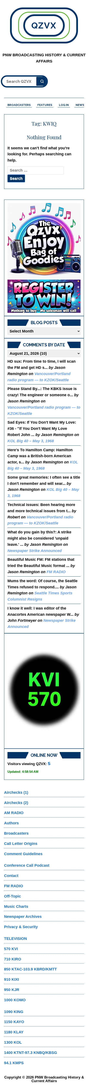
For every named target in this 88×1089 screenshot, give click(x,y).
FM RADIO (56, 572)
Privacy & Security (21, 927)
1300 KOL (13, 1042)
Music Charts (16, 906)
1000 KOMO (15, 1000)
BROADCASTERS (19, 105)
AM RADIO (13, 813)
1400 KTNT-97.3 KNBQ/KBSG (30, 1052)
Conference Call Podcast (26, 865)
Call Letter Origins (20, 843)
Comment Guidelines (23, 854)
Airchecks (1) (16, 792)
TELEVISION (15, 938)
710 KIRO (12, 959)
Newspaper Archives (23, 916)
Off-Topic (12, 896)
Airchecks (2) (16, 803)
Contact (11, 876)
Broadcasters (16, 833)
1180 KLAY (13, 1032)
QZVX (44, 25)
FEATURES (44, 105)
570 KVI (11, 949)
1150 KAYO (14, 1022)
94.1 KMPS (14, 1063)
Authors (11, 823)
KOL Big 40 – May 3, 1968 (30, 441)
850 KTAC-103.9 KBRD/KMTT (30, 969)
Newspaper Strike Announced (34, 551)
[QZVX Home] (44, 258)
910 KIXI (11, 979)
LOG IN (64, 105)
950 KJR (11, 990)
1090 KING (13, 1012)
